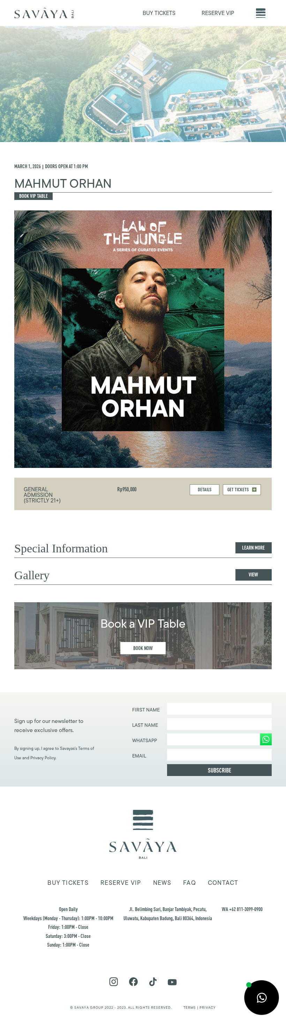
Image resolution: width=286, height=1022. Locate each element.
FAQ (189, 883)
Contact (223, 883)
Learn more (253, 548)
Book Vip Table (33, 196)
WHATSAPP (144, 740)
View (253, 574)
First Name (146, 709)
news (162, 883)
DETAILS (204, 489)
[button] (261, 13)
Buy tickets (67, 883)
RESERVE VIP (218, 13)
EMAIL (139, 755)
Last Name (145, 725)
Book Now (143, 648)
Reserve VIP (120, 883)
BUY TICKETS (159, 13)
